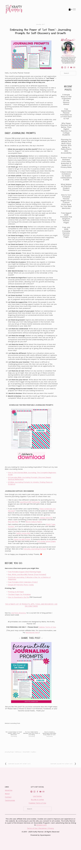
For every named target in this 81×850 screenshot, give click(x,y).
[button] (55, 723)
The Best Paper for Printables (19, 594)
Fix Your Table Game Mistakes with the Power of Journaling (31, 733)
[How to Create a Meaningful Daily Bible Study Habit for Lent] (49, 727)
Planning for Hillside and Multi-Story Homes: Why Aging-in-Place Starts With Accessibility (66, 146)
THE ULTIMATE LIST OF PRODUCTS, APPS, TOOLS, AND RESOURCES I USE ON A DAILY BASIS (31, 605)
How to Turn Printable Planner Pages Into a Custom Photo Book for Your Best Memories (66, 201)
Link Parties (37, 796)
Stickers (11, 526)
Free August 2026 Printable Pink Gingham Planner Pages (66, 218)
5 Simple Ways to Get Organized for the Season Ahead (66, 99)
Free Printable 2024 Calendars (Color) (23, 582)
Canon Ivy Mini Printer (22, 539)
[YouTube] (71, 67)
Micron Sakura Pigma (34, 522)
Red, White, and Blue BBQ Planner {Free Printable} (27, 574)
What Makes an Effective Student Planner (66, 187)
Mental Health (26, 752)
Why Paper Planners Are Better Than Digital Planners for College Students (66, 129)
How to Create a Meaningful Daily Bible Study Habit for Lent (49, 733)
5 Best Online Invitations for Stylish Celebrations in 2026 (66, 176)
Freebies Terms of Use (47, 627)
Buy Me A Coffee (37, 800)
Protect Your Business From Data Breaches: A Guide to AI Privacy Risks (66, 162)
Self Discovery (18, 752)
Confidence (33, 752)
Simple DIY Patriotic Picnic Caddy (21, 585)
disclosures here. (32, 632)
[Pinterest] (62, 67)
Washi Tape (50, 524)
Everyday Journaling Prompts (35, 549)
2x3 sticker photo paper (46, 541)
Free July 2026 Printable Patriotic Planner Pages (66, 232)
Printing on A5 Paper (16, 592)
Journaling (38, 24)
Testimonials (10, 800)
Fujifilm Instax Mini (23, 533)
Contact (8, 797)
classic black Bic (46, 518)
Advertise (8, 790)
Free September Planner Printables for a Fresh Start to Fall (66, 114)
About (7, 794)
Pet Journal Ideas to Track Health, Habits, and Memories (14, 733)
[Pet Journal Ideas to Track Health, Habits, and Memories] (13, 727)
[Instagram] (65, 67)
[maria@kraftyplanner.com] (74, 67)
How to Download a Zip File (18, 597)
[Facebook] (68, 67)
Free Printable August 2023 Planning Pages (24, 572)
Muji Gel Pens (13, 522)
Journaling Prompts (9, 752)
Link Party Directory (18, 613)
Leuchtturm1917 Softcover (30, 502)
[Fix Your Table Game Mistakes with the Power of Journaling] (31, 727)
